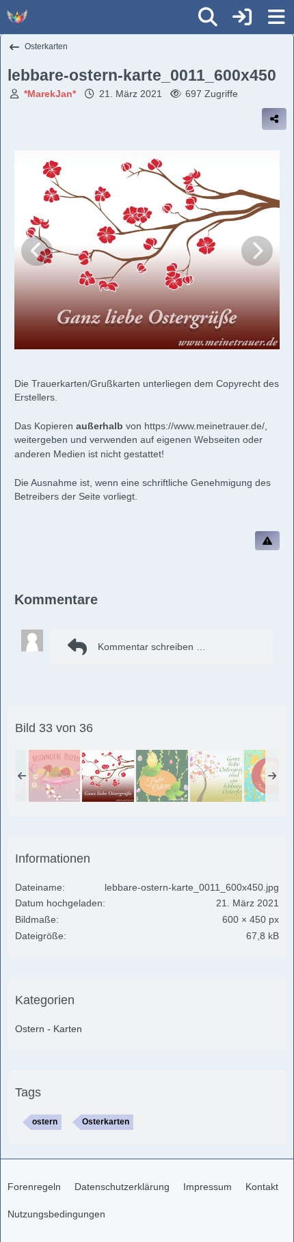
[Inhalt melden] (267, 540)
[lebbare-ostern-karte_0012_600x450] (216, 776)
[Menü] (276, 17)
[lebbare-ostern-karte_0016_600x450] (54, 776)
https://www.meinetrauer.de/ (204, 425)
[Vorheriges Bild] (37, 251)
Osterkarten (105, 1121)
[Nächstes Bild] (257, 251)
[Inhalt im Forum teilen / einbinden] (274, 119)
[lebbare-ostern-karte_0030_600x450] (162, 776)
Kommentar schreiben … (152, 646)
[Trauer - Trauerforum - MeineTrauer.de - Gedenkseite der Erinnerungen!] (17, 17)
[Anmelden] (242, 17)
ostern (44, 1121)
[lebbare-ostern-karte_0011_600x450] (108, 776)
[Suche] (208, 17)
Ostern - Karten (48, 1028)
